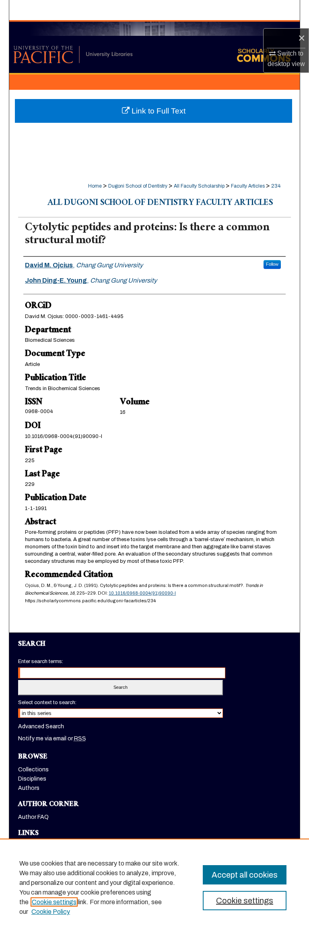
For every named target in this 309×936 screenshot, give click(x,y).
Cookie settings (54, 902)
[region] (154, 887)
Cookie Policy (50, 911)
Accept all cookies (245, 874)
